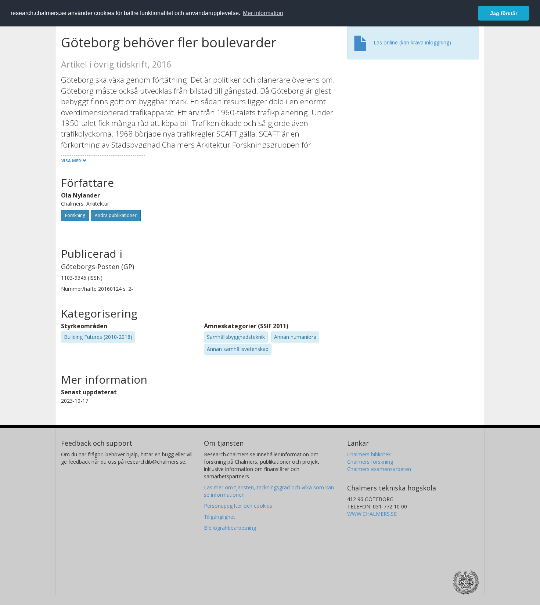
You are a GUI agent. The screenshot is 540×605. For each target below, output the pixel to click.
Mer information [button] (263, 13)
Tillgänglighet (219, 516)
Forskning (75, 215)
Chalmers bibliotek (369, 454)
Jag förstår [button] (503, 13)
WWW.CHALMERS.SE (372, 513)
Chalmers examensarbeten (379, 468)
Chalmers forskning (370, 461)
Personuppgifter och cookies (238, 505)
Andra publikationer (116, 215)
